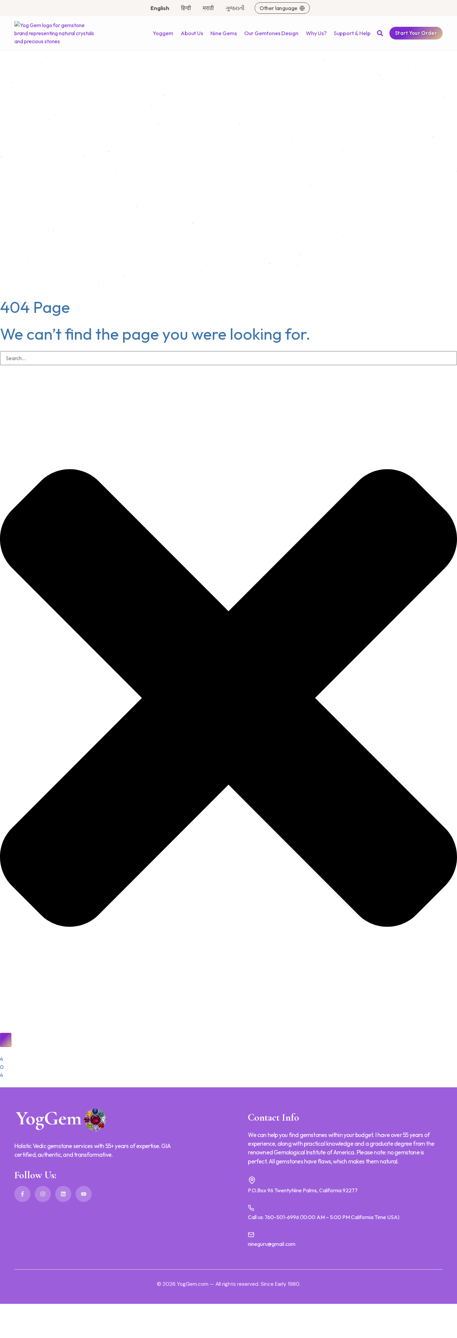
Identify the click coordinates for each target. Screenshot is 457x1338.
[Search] (5, 1040)
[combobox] (228, 358)
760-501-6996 (282, 1217)
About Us (192, 33)
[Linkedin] (63, 1194)
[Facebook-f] (22, 1194)
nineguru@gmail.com (271, 1244)
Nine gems (223, 33)
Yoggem (163, 33)
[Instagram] (43, 1194)
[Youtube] (84, 1194)
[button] (380, 33)
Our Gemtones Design (271, 33)
